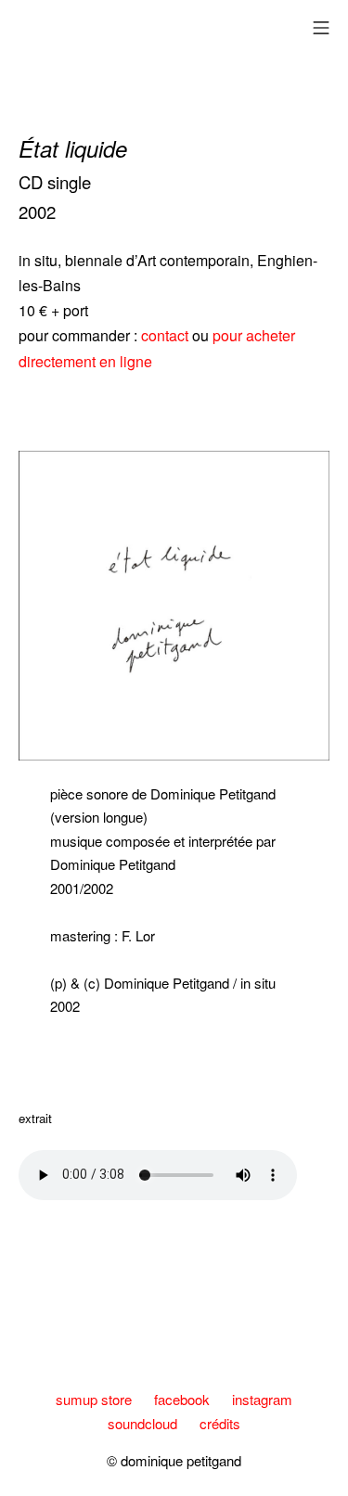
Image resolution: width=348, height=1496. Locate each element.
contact (166, 335)
